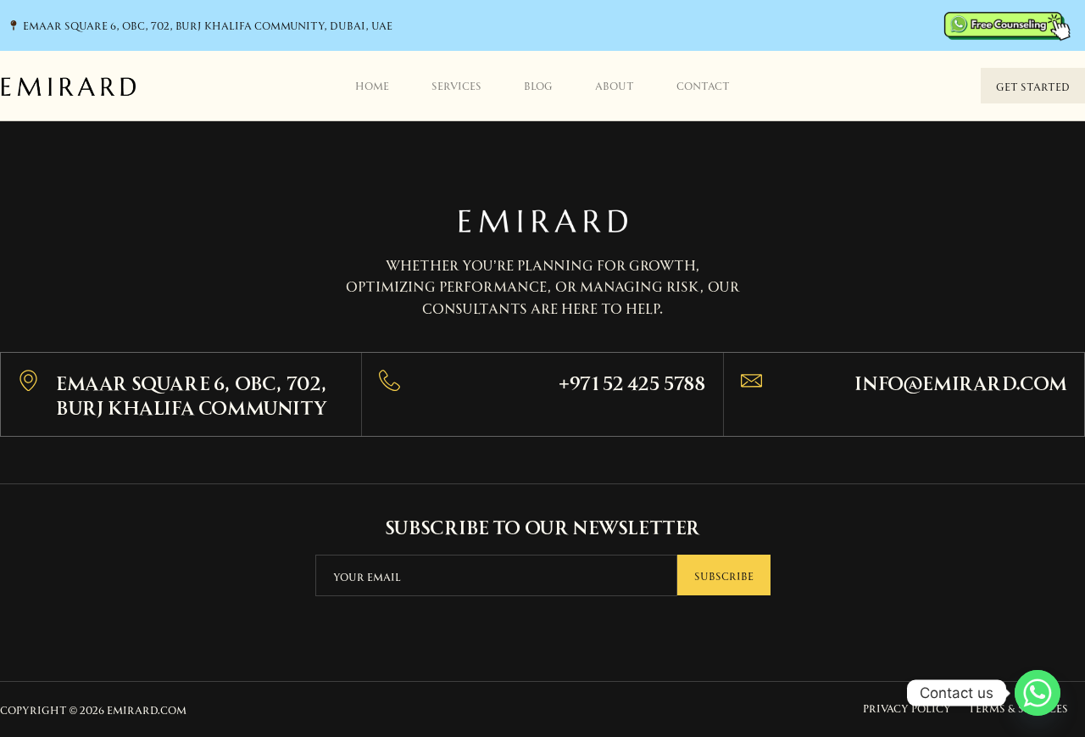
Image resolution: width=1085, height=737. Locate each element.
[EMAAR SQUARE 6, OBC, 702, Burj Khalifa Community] (28, 380)
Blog (538, 84)
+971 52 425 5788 (632, 381)
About (614, 84)
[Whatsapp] (1037, 693)
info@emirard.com (960, 381)
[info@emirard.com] (751, 380)
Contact (703, 84)
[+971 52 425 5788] (389, 380)
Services (456, 84)
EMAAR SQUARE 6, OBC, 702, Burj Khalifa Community (191, 394)
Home (372, 84)
